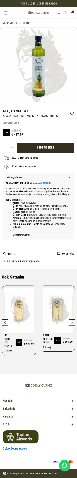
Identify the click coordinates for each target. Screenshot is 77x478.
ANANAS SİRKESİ (42, 183)
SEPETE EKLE (45, 147)
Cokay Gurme (17, 473)
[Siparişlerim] (65, 12)
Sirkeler (26, 22)
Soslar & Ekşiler (10, 22)
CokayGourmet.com (15, 448)
